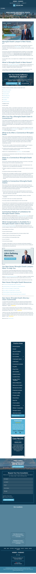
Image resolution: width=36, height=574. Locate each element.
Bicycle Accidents (6, 93)
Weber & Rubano (18, 46)
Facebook (17, 558)
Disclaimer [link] (20, 571)
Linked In (19, 558)
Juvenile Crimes (16, 376)
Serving (30, 551)
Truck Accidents (16, 405)
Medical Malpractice (6, 95)
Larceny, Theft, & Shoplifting (16, 380)
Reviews (26, 551)
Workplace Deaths (6, 97)
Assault (14, 349)
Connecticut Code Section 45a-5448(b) (8, 225)
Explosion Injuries (16, 374)
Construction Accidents (18, 364)
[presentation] (16, 436)
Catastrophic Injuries (17, 359)
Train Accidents (16, 402)
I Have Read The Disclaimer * (8, 500)
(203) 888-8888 (19, 5)
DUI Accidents (16, 371)
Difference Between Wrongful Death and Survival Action (12, 292)
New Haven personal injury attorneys (11, 276)
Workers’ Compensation (18, 408)
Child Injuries (15, 361)
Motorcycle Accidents (17, 385)
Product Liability (16, 395)
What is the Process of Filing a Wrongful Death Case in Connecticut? (14, 294)
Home (5, 551)
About (8, 551)
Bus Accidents (16, 354)
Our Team (12, 551)
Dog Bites (15, 366)
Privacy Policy (9, 499)
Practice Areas (17, 551)
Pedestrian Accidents (6, 91)
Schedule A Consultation (12, 83)
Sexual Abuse (16, 397)
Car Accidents (16, 356)
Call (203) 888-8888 (25, 83)
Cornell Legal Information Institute (13, 64)
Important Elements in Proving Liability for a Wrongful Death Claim (14, 286)
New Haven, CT (19, 151)
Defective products (6, 101)
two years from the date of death (23, 215)
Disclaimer (4, 499)
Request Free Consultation (10, 258)
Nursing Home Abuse (17, 387)
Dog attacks (5, 99)
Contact (18, 552)
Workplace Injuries (17, 410)
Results (22, 551)
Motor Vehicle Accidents (7, 89)
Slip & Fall (15, 400)
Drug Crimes (15, 369)
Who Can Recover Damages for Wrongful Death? (11, 288)
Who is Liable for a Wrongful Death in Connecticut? (11, 290)
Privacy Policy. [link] (28, 571)
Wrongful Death (16, 415)
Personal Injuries (16, 346)
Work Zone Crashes (17, 413)
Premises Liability (16, 392)
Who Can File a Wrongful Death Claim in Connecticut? (12, 284)
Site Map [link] (24, 571)
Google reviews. (11, 318)
